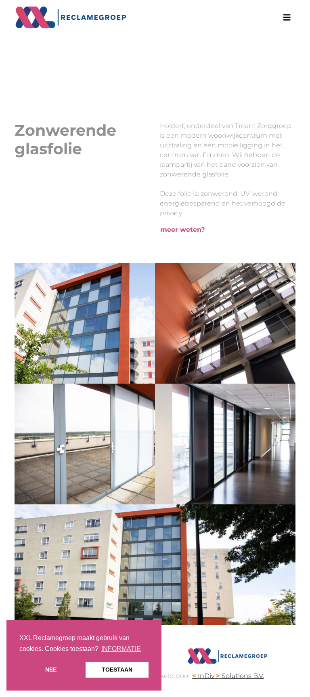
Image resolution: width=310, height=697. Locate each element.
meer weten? (182, 229)
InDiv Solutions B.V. (228, 676)
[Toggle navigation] (287, 17)
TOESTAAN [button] (117, 669)
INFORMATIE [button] (121, 648)
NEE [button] (51, 669)
